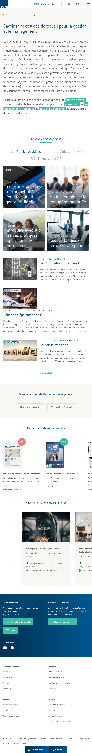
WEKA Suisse (8, 671)
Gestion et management (23, 15)
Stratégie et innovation (30, 407)
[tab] (25, 151)
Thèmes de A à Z (55, 671)
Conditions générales (27, 738)
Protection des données (51, 738)
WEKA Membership (11, 704)
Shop (5, 710)
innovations (71, 104)
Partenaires (8, 677)
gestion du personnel (52, 108)
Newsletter (8, 688)
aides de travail (76, 100)
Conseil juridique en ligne (59, 721)
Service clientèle (55, 716)
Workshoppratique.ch (12, 716)
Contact (70, 738)
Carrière (6, 683)
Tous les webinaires (56, 677)
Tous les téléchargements (59, 683)
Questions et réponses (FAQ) (60, 704)
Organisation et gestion (61, 407)
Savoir (5, 15)
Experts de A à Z (55, 688)
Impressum (8, 738)
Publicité (51, 710)
